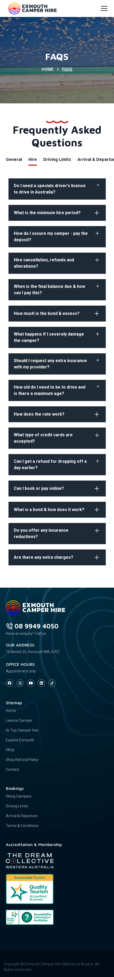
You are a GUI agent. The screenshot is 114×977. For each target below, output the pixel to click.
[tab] (14, 160)
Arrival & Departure (22, 816)
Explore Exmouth (20, 740)
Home (11, 710)
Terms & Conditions (22, 826)
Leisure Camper (19, 720)
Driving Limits (17, 806)
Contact (12, 769)
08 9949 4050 (37, 626)
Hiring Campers (19, 796)
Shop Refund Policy (22, 760)
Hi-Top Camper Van (22, 730)
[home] (31, 8)
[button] (103, 8)
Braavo (87, 964)
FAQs (10, 750)
